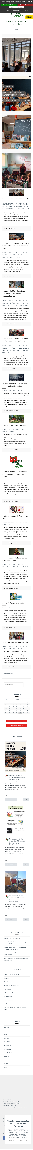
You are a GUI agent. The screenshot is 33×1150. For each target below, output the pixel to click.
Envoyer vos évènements (17, 725)
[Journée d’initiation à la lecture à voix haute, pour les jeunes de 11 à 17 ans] (16, 236)
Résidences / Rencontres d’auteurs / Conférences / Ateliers (18, 1136)
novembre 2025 (7, 1049)
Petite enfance (19, 347)
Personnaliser (16, 7)
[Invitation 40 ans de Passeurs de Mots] (16, 509)
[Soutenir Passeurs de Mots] (16, 596)
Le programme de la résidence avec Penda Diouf (14, 559)
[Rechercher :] (14, 684)
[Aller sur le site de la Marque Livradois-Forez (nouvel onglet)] (29, 16)
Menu (17, 29)
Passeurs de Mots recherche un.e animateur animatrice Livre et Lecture (15, 474)
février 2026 (7, 1041)
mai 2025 (6, 1067)
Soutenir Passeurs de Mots (13, 603)
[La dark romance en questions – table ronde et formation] (16, 377)
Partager (25, 799)
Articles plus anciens (7, 673)
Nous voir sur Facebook (11, 799)
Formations (6, 204)
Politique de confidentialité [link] (16, 10)
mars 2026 (6, 1038)
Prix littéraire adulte (8, 1000)
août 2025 (6, 1056)
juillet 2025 (6, 1060)
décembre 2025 (7, 1045)
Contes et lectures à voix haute (14, 203)
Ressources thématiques (20, 305)
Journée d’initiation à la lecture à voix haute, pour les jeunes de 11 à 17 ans (15, 246)
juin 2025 (6, 1063)
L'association (18, 1130)
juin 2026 (6, 1031)
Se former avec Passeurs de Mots (15, 199)
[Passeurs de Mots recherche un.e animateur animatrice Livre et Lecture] (16, 462)
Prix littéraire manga (9, 1003)
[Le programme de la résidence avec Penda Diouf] (16, 551)
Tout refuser (26, 4)
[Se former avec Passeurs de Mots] (16, 192)
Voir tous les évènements (17, 721)
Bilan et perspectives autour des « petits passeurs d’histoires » (18, 1123)
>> (27, 700)
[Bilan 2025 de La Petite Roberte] (16, 419)
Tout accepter (9, 4)
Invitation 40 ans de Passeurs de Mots (15, 517)
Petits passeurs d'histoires (10, 992)
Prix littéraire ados (8, 996)
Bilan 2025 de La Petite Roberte (14, 425)
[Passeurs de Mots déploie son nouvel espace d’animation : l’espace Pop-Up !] (16, 284)
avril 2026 (6, 1034)
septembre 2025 (8, 1052)
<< (6, 700)
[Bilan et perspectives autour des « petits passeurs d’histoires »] (16, 332)
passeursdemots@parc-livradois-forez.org (16, 1107)
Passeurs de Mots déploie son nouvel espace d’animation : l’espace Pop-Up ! (14, 293)
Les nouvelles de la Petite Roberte (12, 985)
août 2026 (6, 1027)
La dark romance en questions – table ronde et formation (15, 384)
